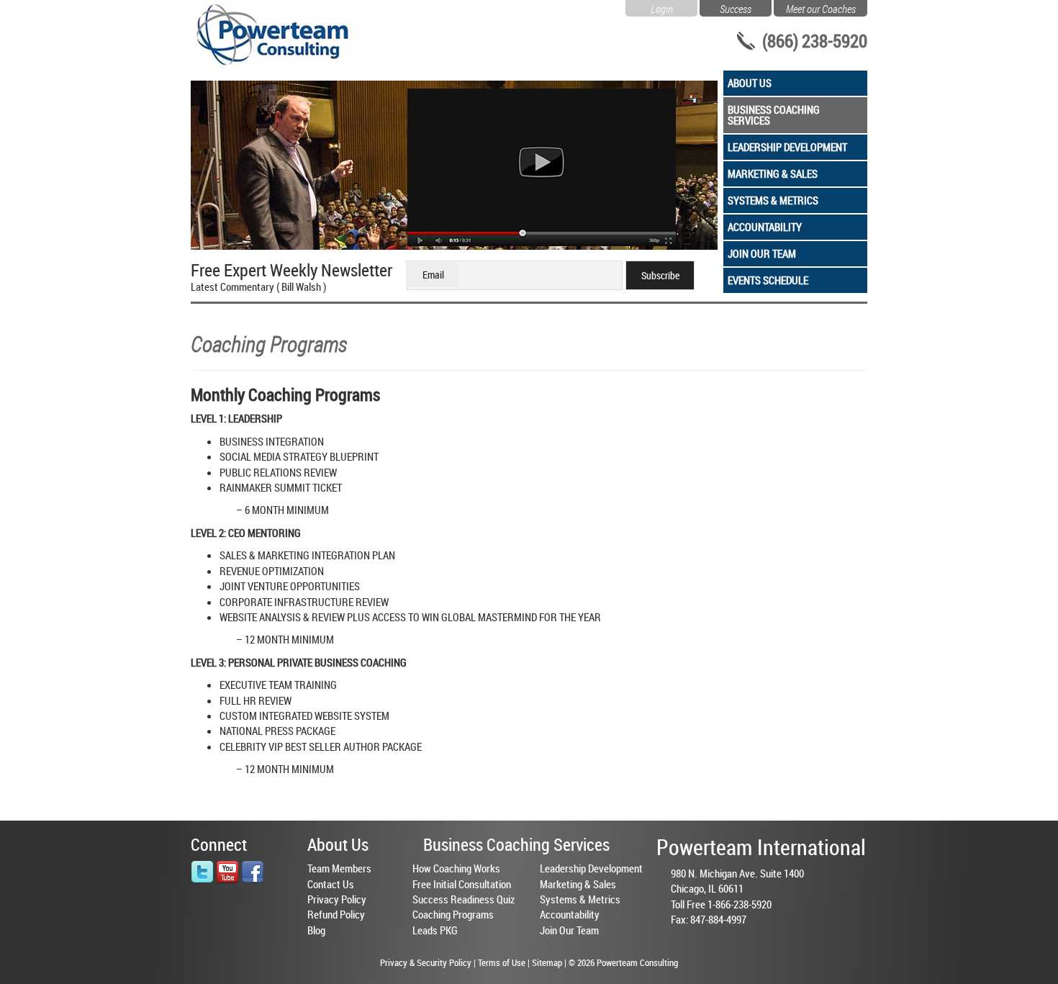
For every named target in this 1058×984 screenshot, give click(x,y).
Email (433, 274)
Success (735, 7)
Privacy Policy (336, 899)
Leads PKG (435, 930)
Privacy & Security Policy (425, 962)
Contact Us (330, 884)
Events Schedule (768, 280)
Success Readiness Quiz (463, 899)
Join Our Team (762, 253)
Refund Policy (336, 914)
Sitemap (547, 962)
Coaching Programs (453, 914)
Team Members (339, 868)
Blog (316, 930)
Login (662, 7)
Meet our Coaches (821, 7)
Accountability (765, 227)
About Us (750, 83)
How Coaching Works (456, 868)
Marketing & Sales (773, 173)
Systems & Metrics (773, 200)
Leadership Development (787, 147)
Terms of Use (501, 962)
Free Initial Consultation (461, 884)
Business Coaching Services (774, 114)
